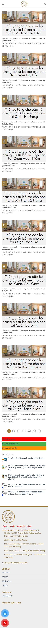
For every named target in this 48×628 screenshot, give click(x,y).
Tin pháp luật (7, 596)
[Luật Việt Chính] (24, 4)
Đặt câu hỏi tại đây (9, 448)
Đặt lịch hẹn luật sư (10, 444)
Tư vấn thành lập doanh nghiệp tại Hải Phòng (26, 458)
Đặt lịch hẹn (6, 581)
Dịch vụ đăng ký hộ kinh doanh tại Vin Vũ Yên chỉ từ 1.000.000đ (26, 485)
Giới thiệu (5, 572)
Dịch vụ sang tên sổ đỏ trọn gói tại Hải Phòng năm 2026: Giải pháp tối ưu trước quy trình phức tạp (26, 477)
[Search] (45, 3)
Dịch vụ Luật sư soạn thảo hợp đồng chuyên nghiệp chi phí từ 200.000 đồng (26, 493)
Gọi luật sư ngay (8, 439)
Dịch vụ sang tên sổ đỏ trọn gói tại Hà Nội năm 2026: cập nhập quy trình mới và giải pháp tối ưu (26, 467)
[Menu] (3, 4)
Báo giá (5, 577)
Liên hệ (5, 585)
